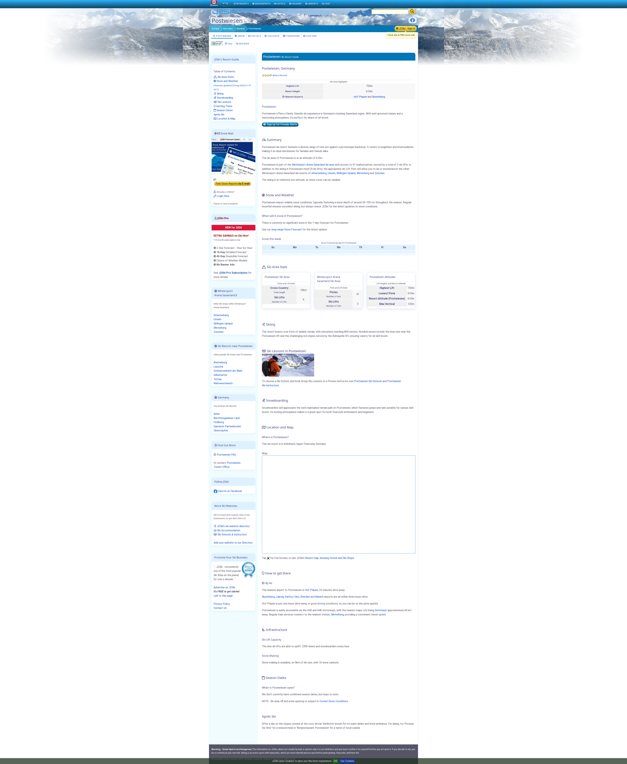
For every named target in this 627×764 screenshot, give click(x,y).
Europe (215, 28)
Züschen (380, 173)
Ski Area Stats (225, 77)
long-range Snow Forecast (286, 229)
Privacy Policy (222, 603)
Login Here (222, 196)
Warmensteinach (223, 383)
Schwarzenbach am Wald (228, 370)
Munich (319, 596)
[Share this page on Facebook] (413, 21)
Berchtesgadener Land (227, 418)
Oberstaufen (221, 430)
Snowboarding (224, 97)
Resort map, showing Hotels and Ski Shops (329, 558)
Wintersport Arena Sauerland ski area (313, 164)
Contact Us (220, 608)
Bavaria (241, 28)
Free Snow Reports (232, 183)
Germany (228, 28)
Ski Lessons (224, 102)
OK (335, 761)
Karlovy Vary (292, 596)
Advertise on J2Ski (224, 587)
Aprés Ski (219, 114)
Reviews (244, 43)
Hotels (256, 36)
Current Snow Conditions (334, 701)
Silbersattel (220, 375)
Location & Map (226, 118)
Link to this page (223, 595)
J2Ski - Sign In (406, 28)
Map (218, 43)
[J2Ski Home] (225, 13)
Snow (241, 36)
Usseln (331, 173)
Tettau (218, 379)
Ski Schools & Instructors (232, 534)
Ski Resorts (242, 3)
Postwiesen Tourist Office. (227, 465)
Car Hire (311, 36)
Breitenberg (220, 362)
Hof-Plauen (360, 96)
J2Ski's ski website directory (233, 526)
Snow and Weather (232, 85)
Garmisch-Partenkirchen (227, 426)
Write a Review (280, 75)
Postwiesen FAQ (226, 454)
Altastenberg (319, 173)
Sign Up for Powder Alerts (281, 124)
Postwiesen (223, 36)
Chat (327, 3)
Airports (313, 3)
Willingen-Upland (346, 173)
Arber (217, 413)
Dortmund (380, 610)
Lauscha (218, 366)
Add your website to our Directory (233, 542)
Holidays (273, 36)
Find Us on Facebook (229, 491)
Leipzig (280, 596)
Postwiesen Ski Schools (368, 381)
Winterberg (363, 173)
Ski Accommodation (228, 530)
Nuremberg (378, 96)
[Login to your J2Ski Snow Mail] (233, 155)
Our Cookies (347, 761)
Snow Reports (262, 3)
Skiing (220, 93)
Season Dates (224, 110)
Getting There (224, 106)
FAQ (230, 43)
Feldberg (219, 422)
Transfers (292, 36)
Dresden (305, 596)
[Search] (412, 11)
